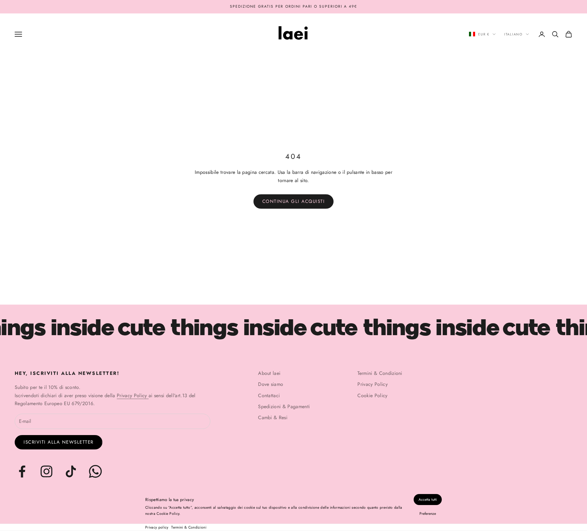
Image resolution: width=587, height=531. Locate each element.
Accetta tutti (428, 499)
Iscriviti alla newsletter (59, 442)
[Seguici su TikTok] (71, 471)
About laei (269, 373)
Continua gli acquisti (293, 201)
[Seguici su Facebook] (22, 471)
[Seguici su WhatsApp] (95, 471)
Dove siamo (270, 384)
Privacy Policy (133, 395)
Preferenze (427, 513)
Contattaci (269, 395)
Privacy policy (156, 527)
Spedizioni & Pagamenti (284, 406)
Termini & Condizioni (188, 527)
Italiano (513, 34)
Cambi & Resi (272, 417)
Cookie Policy (372, 395)
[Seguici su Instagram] (46, 471)
